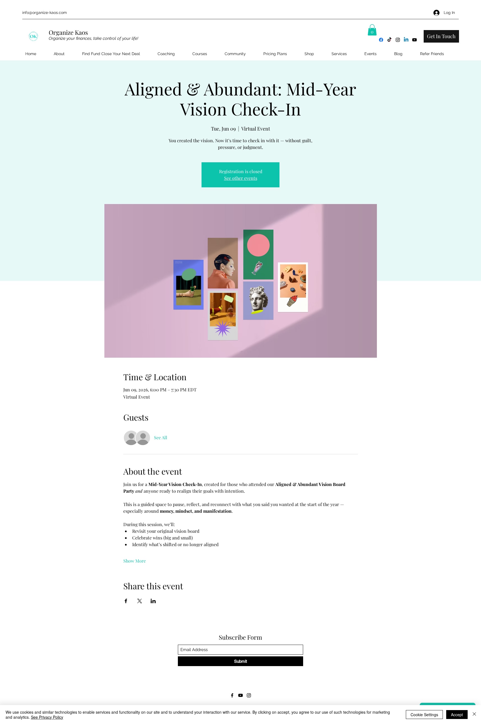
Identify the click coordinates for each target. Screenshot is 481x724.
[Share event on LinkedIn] (153, 601)
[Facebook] (381, 40)
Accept (457, 714)
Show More (134, 561)
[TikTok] (389, 40)
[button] (372, 30)
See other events (240, 178)
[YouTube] (414, 40)
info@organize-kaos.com (44, 12)
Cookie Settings (424, 714)
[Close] (474, 715)
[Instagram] (398, 40)
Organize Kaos (69, 32)
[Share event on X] (139, 601)
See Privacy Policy (47, 717)
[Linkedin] (406, 40)
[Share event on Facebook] (126, 601)
